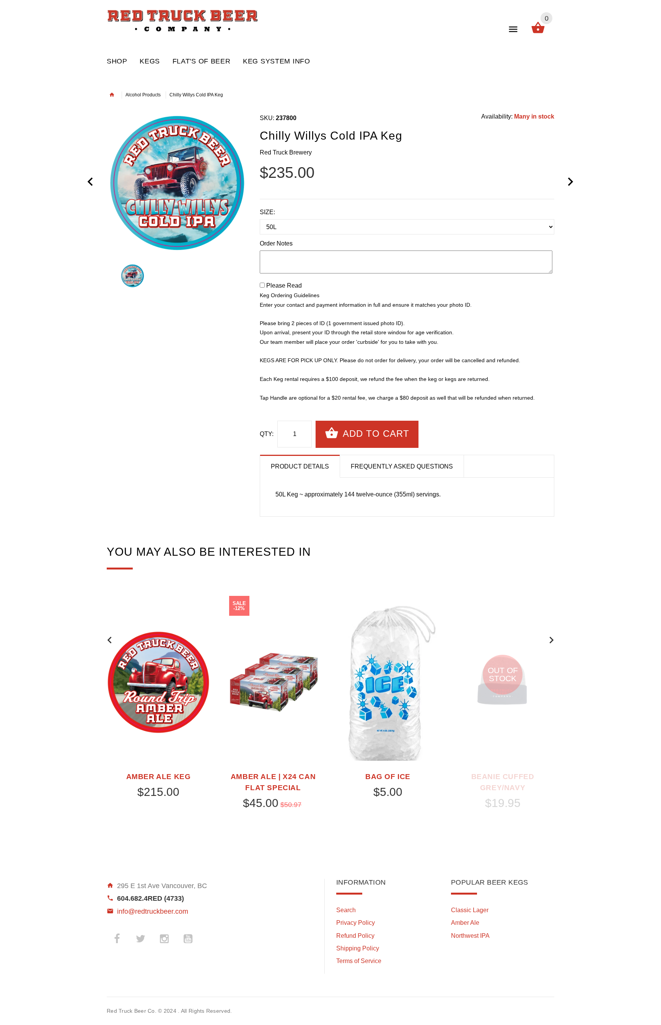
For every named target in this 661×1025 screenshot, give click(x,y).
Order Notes (276, 243)
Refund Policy (355, 935)
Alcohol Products (143, 95)
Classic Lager (469, 910)
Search (346, 910)
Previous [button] (109, 640)
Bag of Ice (387, 777)
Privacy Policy (355, 922)
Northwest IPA (470, 935)
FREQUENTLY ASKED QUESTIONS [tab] (402, 466)
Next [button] (551, 640)
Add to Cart (374, 433)
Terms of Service (358, 961)
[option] (177, 182)
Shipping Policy (357, 948)
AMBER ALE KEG (158, 777)
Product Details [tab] (300, 466)
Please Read (284, 285)
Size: (267, 212)
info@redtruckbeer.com (152, 911)
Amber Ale (465, 922)
